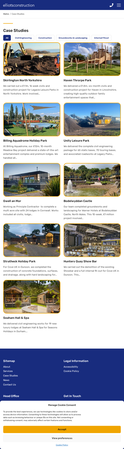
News (6, 380)
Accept (62, 429)
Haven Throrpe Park (77, 80)
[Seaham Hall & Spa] (31, 296)
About (6, 366)
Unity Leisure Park (76, 140)
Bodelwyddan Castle (78, 201)
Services (8, 371)
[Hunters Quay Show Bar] (92, 240)
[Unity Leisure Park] (92, 119)
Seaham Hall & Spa (16, 318)
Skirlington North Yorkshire (22, 80)
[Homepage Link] (23, 5)
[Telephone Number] (111, 5)
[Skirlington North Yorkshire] (31, 59)
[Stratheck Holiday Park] (31, 240)
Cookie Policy (62, 445)
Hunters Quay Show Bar (80, 261)
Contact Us (9, 384)
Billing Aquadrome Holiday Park (25, 140)
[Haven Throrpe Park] (92, 59)
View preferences (62, 438)
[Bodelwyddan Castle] (92, 180)
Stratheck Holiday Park (19, 261)
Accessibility (71, 366)
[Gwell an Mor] (31, 180)
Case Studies (10, 375)
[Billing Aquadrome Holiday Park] (31, 119)
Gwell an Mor (12, 201)
